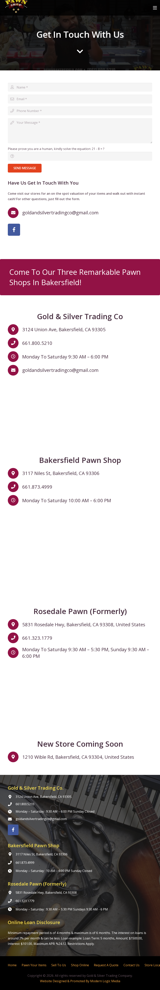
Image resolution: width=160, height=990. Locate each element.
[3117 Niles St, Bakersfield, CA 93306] (15, 473)
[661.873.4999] (15, 486)
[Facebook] (14, 230)
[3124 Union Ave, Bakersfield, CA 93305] (15, 329)
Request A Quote (106, 965)
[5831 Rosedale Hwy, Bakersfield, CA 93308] (12, 893)
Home (12, 965)
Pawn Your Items (34, 965)
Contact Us (132, 965)
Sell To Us (58, 965)
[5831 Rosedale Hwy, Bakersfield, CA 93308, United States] (15, 624)
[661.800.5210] (15, 343)
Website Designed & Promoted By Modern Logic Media (80, 981)
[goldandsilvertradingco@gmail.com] (15, 212)
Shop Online (80, 965)
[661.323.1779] (15, 638)
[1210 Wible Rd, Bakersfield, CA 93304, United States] (15, 757)
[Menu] (154, 8)
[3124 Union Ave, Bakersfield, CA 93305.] (12, 797)
